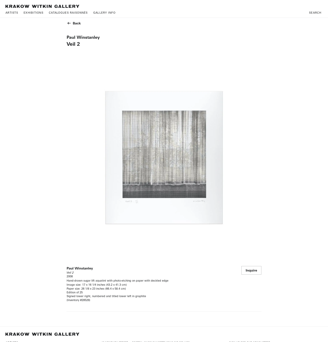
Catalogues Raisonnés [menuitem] (68, 12)
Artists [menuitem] (11, 12)
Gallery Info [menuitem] (104, 12)
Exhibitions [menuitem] (33, 12)
